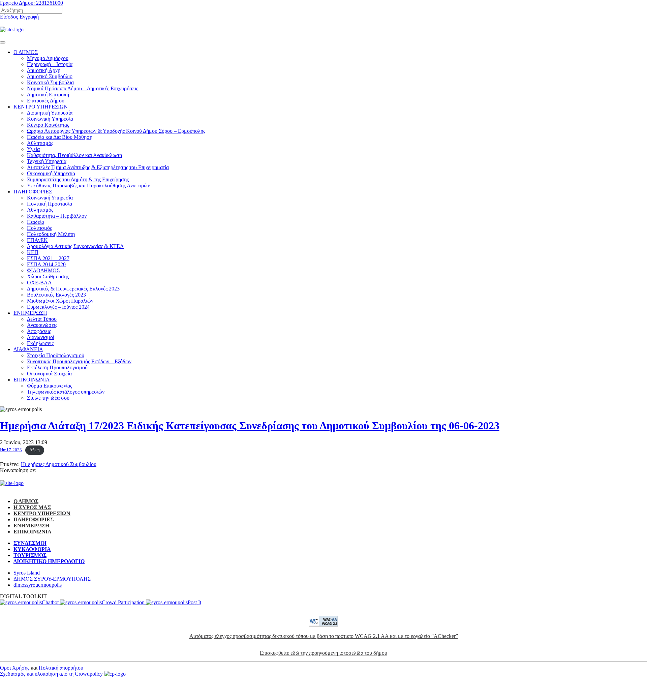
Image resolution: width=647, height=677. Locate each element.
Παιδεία (35, 222)
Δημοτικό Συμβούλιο (49, 76)
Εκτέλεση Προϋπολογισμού (57, 367)
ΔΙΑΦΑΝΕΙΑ (28, 349)
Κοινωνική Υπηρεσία (50, 198)
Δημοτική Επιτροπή (48, 94)
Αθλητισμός (40, 143)
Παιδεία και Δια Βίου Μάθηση (59, 137)
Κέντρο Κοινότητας (48, 125)
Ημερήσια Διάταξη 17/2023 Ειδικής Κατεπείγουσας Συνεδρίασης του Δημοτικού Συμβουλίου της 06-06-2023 (249, 426)
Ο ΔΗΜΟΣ (25, 52)
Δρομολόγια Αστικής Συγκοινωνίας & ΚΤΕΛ (75, 246)
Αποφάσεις (39, 331)
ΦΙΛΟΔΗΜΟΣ (43, 270)
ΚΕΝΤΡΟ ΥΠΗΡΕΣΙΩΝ (40, 107)
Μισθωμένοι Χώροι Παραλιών (60, 301)
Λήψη (34, 450)
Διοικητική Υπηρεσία (49, 113)
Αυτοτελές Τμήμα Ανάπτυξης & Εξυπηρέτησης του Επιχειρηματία (98, 167)
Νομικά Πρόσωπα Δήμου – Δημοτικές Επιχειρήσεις (82, 88)
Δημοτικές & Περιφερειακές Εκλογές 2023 (73, 288)
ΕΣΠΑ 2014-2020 (46, 264)
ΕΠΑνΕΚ (37, 240)
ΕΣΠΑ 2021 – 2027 (48, 258)
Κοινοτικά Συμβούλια (50, 82)
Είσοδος (9, 17)
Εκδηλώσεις (40, 343)
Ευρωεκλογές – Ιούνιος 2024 (58, 307)
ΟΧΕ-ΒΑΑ (39, 282)
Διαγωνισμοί (40, 337)
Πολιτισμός (39, 228)
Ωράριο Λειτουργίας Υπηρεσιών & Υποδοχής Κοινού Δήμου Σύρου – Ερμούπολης (116, 131)
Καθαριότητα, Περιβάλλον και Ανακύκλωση (74, 155)
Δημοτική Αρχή (43, 70)
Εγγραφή (29, 17)
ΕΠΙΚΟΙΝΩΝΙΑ (31, 379)
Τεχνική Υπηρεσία (46, 161)
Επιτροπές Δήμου (45, 100)
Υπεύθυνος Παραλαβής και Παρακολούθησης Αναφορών (88, 185)
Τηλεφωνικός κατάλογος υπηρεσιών (65, 392)
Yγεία (33, 149)
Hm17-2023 (11, 450)
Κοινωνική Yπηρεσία (50, 119)
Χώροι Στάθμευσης (48, 276)
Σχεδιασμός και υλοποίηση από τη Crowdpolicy (52, 674)
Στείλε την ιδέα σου (48, 398)
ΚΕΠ (32, 252)
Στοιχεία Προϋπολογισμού (55, 355)
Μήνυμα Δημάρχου (47, 58)
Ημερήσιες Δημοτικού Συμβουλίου (58, 464)
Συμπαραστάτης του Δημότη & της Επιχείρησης (78, 179)
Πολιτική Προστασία (49, 204)
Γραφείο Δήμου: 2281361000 (31, 3)
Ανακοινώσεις (42, 325)
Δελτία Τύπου (42, 319)
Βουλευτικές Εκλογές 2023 (56, 295)
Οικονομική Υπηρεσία (51, 173)
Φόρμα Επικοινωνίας (49, 386)
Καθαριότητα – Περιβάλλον (57, 216)
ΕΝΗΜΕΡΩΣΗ (30, 313)
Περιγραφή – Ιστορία (49, 64)
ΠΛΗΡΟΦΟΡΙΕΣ (32, 191)
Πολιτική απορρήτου (61, 668)
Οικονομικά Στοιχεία (49, 373)
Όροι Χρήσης (14, 668)
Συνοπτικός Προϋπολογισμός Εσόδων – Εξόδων (79, 361)
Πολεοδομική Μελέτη (51, 234)
